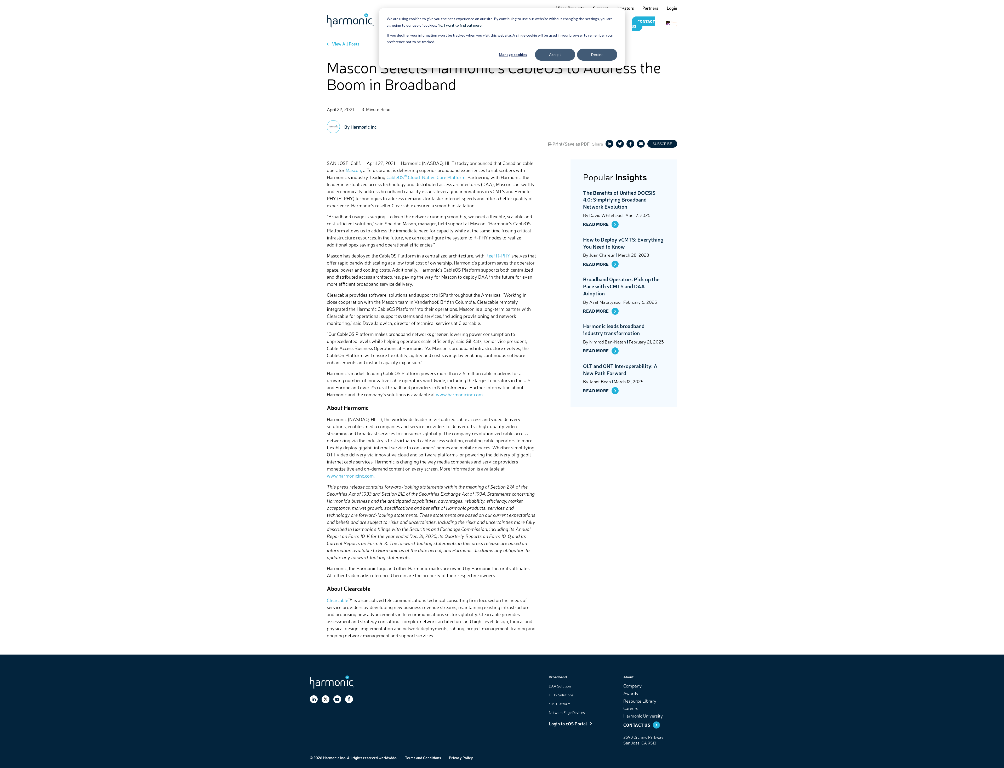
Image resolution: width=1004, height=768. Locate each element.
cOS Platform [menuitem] (560, 703)
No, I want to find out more (460, 25)
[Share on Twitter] (620, 144)
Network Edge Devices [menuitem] (567, 712)
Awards (630, 693)
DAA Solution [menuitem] (560, 686)
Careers (630, 708)
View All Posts (346, 44)
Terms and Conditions (423, 757)
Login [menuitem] (672, 8)
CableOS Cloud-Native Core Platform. (426, 177)
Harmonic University (643, 716)
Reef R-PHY (498, 255)
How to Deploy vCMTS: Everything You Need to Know (623, 243)
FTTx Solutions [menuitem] (561, 694)
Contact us (643, 23)
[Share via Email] (641, 144)
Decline (597, 54)
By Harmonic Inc (360, 127)
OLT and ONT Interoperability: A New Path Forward (620, 369)
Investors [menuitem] (625, 8)
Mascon (353, 170)
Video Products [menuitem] (570, 8)
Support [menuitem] (600, 8)
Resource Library (639, 701)
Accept (555, 54)
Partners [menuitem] (650, 8)
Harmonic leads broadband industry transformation (613, 330)
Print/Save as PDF (570, 144)
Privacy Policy (461, 757)
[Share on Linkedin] (609, 144)
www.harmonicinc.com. (351, 475)
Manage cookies (513, 54)
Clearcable (337, 600)
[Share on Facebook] (630, 144)
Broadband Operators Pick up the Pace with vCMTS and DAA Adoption (621, 286)
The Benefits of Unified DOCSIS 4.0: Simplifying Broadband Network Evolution (619, 199)
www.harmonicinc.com (459, 394)
